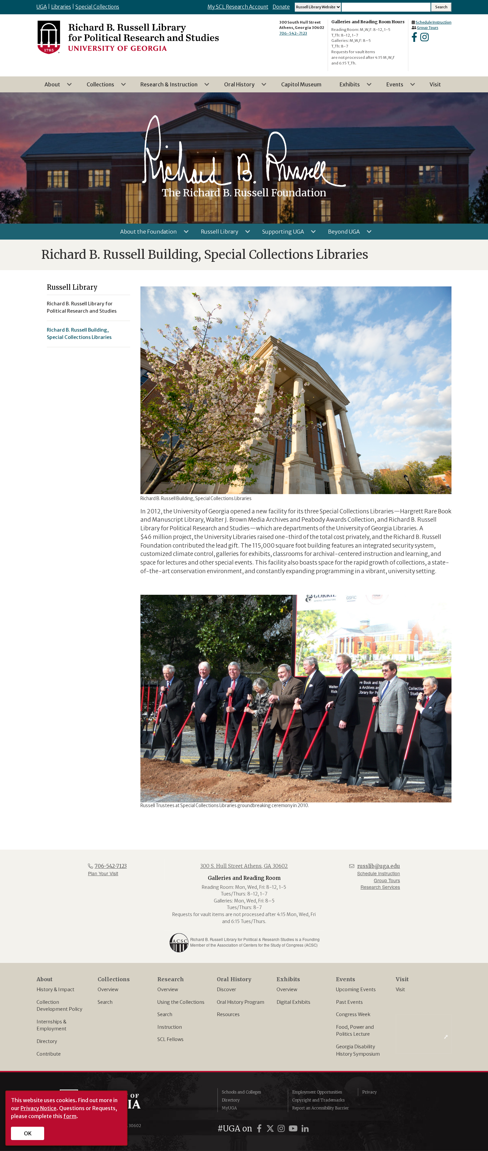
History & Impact (55, 990)
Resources (228, 1014)
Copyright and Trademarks (318, 1100)
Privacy (369, 1092)
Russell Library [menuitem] (215, 234)
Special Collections (97, 7)
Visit (400, 990)
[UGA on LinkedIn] (305, 1128)
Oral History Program (240, 1002)
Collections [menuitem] (96, 86)
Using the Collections (180, 1002)
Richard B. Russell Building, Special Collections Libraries (204, 254)
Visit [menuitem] (435, 84)
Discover (226, 990)
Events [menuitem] (390, 86)
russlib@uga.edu (378, 866)
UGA (42, 7)
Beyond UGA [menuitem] (340, 234)
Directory (47, 1041)
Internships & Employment (51, 1025)
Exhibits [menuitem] (346, 86)
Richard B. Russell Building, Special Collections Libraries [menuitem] (79, 333)
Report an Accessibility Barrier (320, 1107)
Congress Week (353, 1014)
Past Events (349, 1002)
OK (28, 1133)
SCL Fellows (170, 1039)
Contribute (49, 1054)
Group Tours (427, 27)
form (69, 1116)
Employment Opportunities (317, 1092)
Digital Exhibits (293, 1002)
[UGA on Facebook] (260, 1128)
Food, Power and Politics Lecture (355, 1030)
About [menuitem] (48, 86)
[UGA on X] (271, 1128)
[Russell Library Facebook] (414, 39)
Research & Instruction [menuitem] (165, 86)
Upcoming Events (356, 990)
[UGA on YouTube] (294, 1128)
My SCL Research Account (237, 7)
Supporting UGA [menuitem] (279, 234)
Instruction (169, 1027)
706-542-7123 (293, 33)
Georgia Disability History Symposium (358, 1050)
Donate (281, 7)
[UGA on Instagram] (282, 1128)
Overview (108, 990)
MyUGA (229, 1107)
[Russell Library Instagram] (424, 39)
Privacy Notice (38, 1108)
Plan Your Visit (103, 873)
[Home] (128, 37)
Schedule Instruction (433, 22)
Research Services (380, 887)
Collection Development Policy (59, 1005)
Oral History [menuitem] (235, 86)
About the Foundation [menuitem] (144, 234)
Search (105, 1002)
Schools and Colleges (241, 1092)
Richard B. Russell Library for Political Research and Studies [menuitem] (82, 307)
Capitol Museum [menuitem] (301, 84)
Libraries (61, 7)
